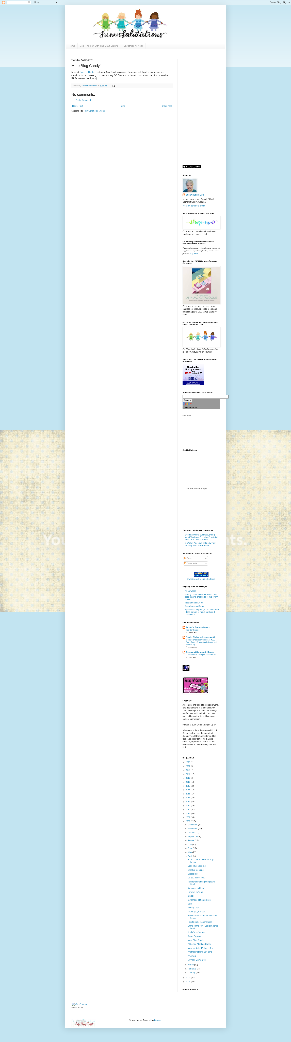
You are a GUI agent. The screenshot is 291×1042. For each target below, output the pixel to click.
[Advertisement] (201, 109)
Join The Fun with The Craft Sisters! (99, 45)
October (192, 832)
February (192, 969)
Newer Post (77, 106)
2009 (188, 817)
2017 (188, 786)
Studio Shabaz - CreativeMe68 (200, 637)
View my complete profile (194, 206)
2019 (188, 778)
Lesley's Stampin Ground (198, 627)
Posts (189, 558)
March (191, 965)
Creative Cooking (196, 870)
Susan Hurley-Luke (195, 195)
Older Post (167, 106)
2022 (188, 766)
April (190, 856)
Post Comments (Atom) (94, 111)
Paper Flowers (194, 936)
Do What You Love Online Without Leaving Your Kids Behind (200, 544)
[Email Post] (113, 86)
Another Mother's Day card (200, 952)
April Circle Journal (196, 932)
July (190, 844)
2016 (188, 790)
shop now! (194, 254)
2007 (188, 977)
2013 (188, 802)
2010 (188, 813)
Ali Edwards (190, 591)
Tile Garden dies (193, 630)
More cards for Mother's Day (200, 948)
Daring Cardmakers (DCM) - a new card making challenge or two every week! (201, 597)
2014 (188, 797)
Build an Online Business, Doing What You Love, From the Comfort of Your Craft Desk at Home (201, 537)
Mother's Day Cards (197, 960)
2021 (188, 770)
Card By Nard (86, 72)
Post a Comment (83, 100)
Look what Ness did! (197, 866)
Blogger (157, 1020)
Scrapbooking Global (194, 606)
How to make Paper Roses (200, 922)
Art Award (192, 956)
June (190, 848)
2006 (188, 981)
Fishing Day (193, 908)
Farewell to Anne (195, 892)
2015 (188, 794)
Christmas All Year (133, 45)
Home (72, 45)
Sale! (190, 904)
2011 (188, 809)
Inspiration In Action (194, 603)
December (193, 825)
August (191, 840)
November (193, 828)
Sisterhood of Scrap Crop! (199, 900)
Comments (191, 563)
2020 (188, 774)
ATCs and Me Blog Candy (199, 944)
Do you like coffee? (196, 878)
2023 (188, 762)
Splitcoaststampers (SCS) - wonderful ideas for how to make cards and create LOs (202, 612)
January (192, 972)
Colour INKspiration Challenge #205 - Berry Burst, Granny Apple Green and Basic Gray (201, 642)
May (190, 852)
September (193, 836)
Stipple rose (193, 874)
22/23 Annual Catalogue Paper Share (201, 655)
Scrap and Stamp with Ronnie (200, 652)
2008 (188, 821)
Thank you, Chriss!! (196, 912)
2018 (188, 782)
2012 (188, 805)
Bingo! (190, 896)
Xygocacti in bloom (196, 888)
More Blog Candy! (196, 940)
